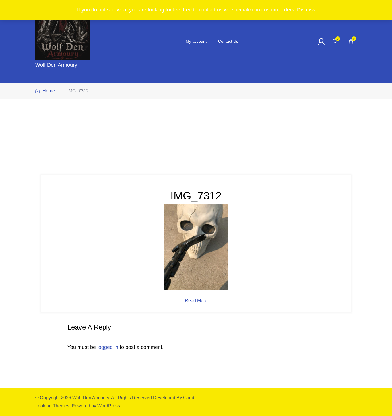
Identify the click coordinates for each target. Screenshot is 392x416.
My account (196, 41)
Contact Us (228, 41)
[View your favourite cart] (335, 41)
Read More (196, 300)
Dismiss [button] (306, 10)
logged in (107, 347)
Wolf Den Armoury (56, 65)
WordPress (108, 405)
